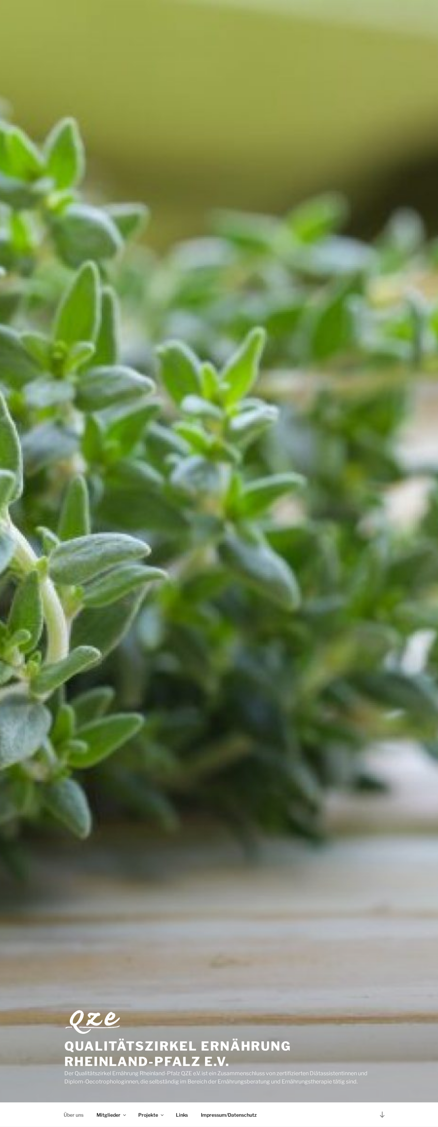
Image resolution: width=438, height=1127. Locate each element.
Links (182, 1115)
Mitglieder (108, 1115)
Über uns (73, 1115)
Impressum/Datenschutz (229, 1115)
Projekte (148, 1115)
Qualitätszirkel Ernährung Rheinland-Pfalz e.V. (177, 1054)
